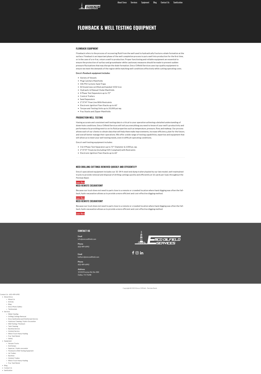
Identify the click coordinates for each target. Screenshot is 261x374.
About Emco (122, 2)
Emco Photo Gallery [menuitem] (15, 307)
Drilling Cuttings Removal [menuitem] (17, 316)
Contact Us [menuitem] (8, 368)
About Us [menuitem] (11, 299)
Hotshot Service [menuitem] (13, 331)
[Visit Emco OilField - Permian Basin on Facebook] (133, 253)
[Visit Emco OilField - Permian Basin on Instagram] (137, 253)
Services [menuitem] (7, 311)
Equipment (145, 2)
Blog (155, 2)
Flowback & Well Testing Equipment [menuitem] (21, 351)
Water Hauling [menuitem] (13, 314)
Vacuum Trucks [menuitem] (13, 343)
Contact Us (165, 2)
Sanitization (177, 2)
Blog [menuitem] (10, 304)
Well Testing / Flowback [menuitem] (16, 324)
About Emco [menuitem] (8, 297)
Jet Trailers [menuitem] (12, 353)
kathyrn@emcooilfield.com (88, 257)
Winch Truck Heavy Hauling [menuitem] (18, 333)
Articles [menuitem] (11, 302)
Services (134, 2)
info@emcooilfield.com (87, 239)
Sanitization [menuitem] (8, 370)
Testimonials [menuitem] (12, 309)
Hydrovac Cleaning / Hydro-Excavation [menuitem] (22, 321)
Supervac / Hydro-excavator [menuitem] (18, 348)
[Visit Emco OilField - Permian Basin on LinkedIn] (141, 253)
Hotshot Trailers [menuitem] (14, 358)
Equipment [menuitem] (8, 341)
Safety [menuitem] (10, 338)
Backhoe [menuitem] (11, 356)
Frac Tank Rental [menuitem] (14, 336)
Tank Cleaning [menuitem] (13, 326)
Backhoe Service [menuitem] (14, 329)
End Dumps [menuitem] (12, 346)
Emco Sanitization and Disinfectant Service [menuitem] (23, 319)
